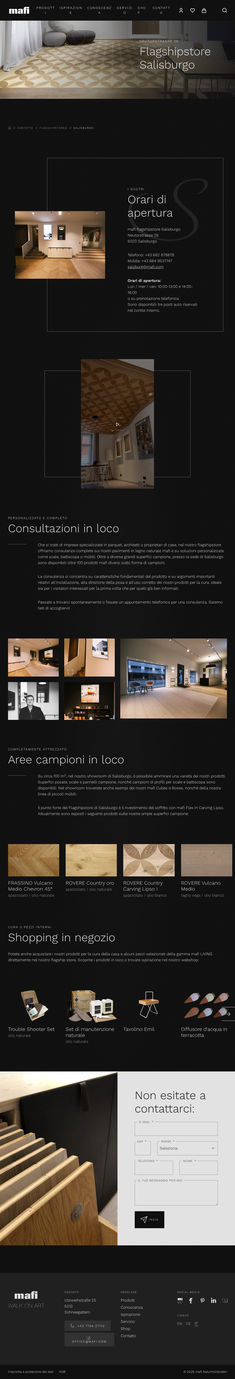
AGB (62, 1371)
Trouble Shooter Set (31, 1029)
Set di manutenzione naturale (90, 1032)
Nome (189, 1161)
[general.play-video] (117, 424)
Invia (154, 1219)
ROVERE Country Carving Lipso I (142, 886)
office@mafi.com (89, 1341)
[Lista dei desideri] (192, 10)
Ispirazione (70, 10)
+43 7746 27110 (90, 1326)
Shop (125, 1328)
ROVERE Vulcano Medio (201, 886)
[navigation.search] (224, 10)
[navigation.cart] (204, 10)
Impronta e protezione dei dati (30, 1371)
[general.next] (228, 1014)
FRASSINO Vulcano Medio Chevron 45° (30, 886)
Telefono (148, 1161)
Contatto (162, 10)
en (179, 1323)
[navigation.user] (181, 10)
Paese (168, 1141)
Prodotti (45, 10)
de (188, 1323)
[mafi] (19, 10)
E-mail (146, 1122)
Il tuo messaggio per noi (160, 1180)
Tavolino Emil (138, 1029)
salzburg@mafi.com (146, 266)
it (196, 1323)
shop (142, 10)
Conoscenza (99, 10)
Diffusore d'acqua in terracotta (204, 1032)
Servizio (125, 10)
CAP (142, 1141)
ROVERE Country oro (90, 883)
